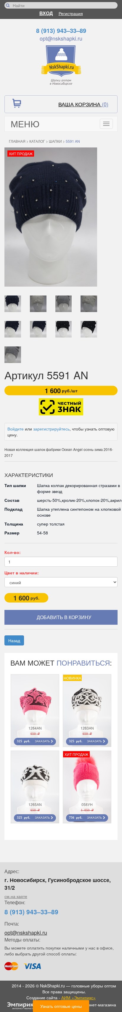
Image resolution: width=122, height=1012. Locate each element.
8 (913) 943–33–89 (61, 30)
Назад (14, 640)
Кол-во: (12, 552)
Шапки (55, 141)
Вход (46, 13)
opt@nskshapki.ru (61, 38)
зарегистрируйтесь (51, 429)
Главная (17, 141)
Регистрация (71, 13)
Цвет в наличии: (21, 573)
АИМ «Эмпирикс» (78, 997)
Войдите (15, 429)
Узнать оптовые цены (61, 1006)
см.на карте (15, 896)
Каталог (37, 141)
